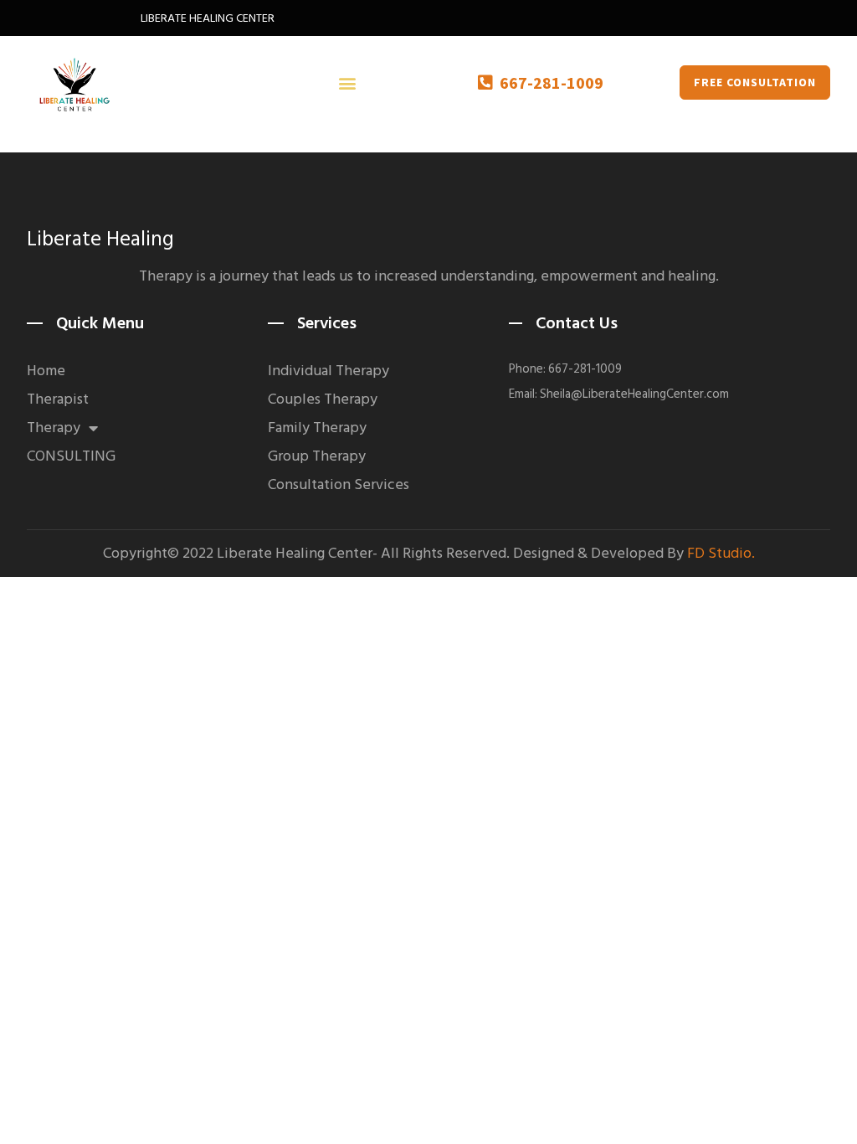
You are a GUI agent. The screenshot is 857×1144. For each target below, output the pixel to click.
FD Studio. (721, 553)
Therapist (58, 399)
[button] (347, 82)
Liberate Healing (100, 239)
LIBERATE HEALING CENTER (208, 18)
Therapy (53, 428)
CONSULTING (71, 456)
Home (46, 371)
